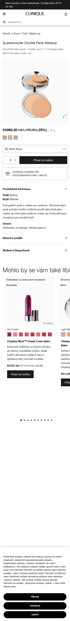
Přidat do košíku (43, 160)
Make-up (34, 33)
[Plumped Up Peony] (50, 334)
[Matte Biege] (10, 137)
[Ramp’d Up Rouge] (44, 334)
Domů (6, 33)
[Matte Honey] (16, 137)
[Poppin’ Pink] (15, 334)
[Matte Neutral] (5, 137)
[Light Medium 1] (63, 334)
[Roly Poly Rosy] (32, 334)
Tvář (24, 33)
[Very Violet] (9, 334)
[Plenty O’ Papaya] (38, 334)
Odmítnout (35, 605)
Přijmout (35, 596)
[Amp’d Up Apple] (21, 334)
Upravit (35, 614)
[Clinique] (35, 14)
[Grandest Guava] (26, 334)
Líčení (16, 33)
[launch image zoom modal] (64, 116)
